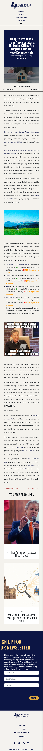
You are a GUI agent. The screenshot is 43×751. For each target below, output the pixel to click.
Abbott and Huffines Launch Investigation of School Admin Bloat (21, 618)
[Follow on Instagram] (19, 743)
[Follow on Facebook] (14, 743)
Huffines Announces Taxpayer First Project (21, 553)
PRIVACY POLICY (28, 749)
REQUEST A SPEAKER (21, 733)
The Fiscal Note (27, 469)
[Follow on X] (24, 743)
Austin (8, 286)
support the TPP (33, 466)
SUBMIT (34, 698)
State (28, 86)
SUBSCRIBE (21, 729)
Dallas (8, 275)
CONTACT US (21, 725)
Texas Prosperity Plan (15, 447)
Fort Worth (9, 265)
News (23, 86)
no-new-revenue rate (23, 265)
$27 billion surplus (28, 451)
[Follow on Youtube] (28, 743)
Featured (17, 86)
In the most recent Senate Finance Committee (21, 132)
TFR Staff (16, 56)
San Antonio (10, 297)
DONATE (22, 736)
